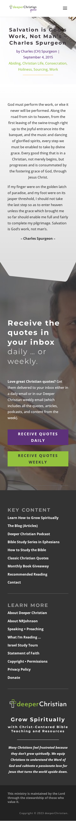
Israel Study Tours (23, 645)
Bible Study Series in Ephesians (34, 542)
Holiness (25, 69)
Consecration (55, 63)
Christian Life (32, 63)
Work (53, 69)
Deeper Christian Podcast (29, 534)
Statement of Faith (23, 653)
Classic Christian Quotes (28, 558)
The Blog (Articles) (23, 525)
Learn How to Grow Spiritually (33, 517)
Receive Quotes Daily (38, 437)
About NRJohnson (23, 621)
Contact (14, 582)
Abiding (15, 63)
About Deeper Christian (27, 612)
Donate (14, 677)
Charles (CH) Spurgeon (39, 51)
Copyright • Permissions (28, 661)
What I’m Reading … (24, 637)
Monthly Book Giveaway (28, 566)
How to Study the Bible (27, 550)
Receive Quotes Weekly (38, 459)
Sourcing (41, 69)
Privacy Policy (19, 669)
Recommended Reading (27, 574)
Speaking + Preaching (25, 629)
